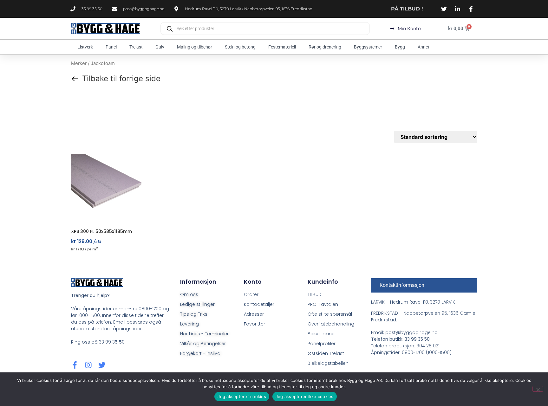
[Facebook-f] (74, 365)
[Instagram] (88, 365)
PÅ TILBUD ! (407, 9)
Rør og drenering (325, 46)
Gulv (159, 46)
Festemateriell (282, 46)
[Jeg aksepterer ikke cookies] (537, 389)
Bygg (400, 46)
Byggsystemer (368, 46)
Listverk (85, 46)
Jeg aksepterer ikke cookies (305, 396)
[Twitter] (102, 365)
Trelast (136, 46)
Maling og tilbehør (194, 46)
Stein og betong (240, 46)
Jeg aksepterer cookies (242, 396)
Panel (111, 46)
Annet (423, 46)
